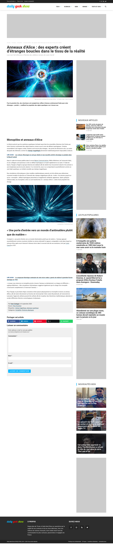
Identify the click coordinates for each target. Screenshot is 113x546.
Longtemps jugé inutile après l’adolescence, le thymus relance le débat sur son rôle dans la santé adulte (95, 137)
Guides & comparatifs (29, 1)
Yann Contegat (15, 304)
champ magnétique (20, 308)
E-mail (10, 363)
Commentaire (12, 336)
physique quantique (33, 308)
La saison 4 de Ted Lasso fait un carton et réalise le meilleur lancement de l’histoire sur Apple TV (91, 425)
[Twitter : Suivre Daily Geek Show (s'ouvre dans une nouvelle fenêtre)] (105, 1)
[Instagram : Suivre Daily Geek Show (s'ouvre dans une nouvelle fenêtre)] (101, 1)
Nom (10, 356)
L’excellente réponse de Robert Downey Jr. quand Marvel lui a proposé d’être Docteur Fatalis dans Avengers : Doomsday (89, 279)
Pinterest (39, 321)
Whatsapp (66, 321)
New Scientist (17, 306)
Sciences (67, 6)
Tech (58, 6)
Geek (76, 6)
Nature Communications (41, 160)
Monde (85, 6)
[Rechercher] (105, 6)
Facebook (12, 321)
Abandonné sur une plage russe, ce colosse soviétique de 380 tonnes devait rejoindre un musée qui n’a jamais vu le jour (90, 314)
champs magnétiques (34, 150)
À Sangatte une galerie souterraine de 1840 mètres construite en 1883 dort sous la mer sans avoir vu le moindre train (91, 244)
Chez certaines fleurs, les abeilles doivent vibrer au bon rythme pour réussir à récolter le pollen (96, 146)
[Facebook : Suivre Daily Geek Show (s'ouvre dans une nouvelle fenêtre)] (71, 527)
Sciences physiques (28, 310)
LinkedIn (25, 321)
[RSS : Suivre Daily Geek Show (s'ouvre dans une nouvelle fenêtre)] (103, 1)
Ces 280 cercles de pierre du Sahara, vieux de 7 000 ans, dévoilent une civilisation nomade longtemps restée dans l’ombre (96, 126)
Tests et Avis (20, 1)
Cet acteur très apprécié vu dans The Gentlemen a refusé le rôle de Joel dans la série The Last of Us (90, 448)
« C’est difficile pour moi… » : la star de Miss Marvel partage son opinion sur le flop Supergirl (91, 402)
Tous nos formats (11, 1)
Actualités (18, 310)
